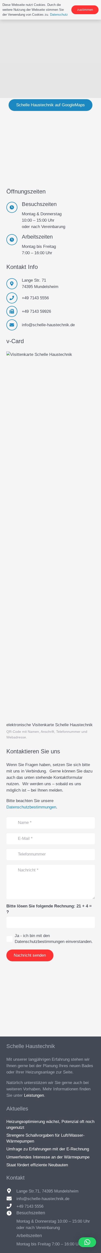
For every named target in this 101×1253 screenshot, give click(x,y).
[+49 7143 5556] (14, 297)
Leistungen (34, 1095)
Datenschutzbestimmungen (31, 807)
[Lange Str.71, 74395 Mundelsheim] (11, 1191)
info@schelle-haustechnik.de (48, 325)
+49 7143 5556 (35, 298)
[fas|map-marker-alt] (14, 283)
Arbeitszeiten (29, 1235)
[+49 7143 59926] (14, 311)
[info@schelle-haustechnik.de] (14, 324)
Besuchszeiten (30, 1212)
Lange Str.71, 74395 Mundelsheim (47, 1191)
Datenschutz (59, 14)
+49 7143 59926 (36, 311)
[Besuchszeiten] (11, 1213)
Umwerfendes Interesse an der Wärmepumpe (47, 1157)
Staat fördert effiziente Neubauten (37, 1165)
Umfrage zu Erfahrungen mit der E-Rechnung (47, 1149)
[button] (87, 1242)
